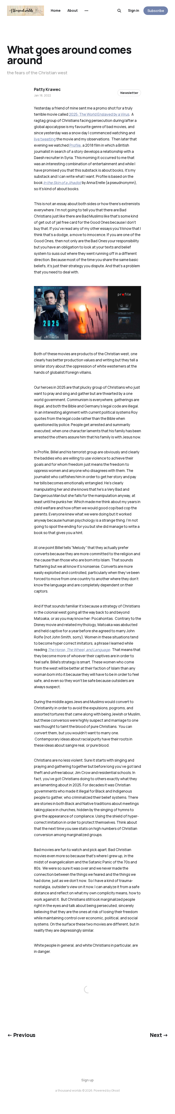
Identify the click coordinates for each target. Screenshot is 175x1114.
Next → (159, 1034)
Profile (75, 145)
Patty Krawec (47, 89)
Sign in (133, 10)
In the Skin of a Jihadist (62, 182)
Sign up (87, 1080)
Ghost (115, 1090)
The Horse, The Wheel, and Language (79, 649)
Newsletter (129, 93)
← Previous (21, 1034)
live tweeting (45, 139)
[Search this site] (119, 10)
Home (56, 10)
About (72, 10)
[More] (86, 10)
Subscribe (155, 10)
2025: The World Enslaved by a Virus (99, 114)
